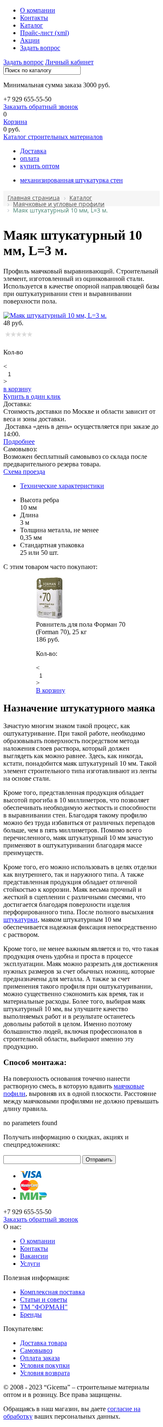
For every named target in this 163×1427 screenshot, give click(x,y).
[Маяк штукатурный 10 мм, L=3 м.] (55, 315)
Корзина (15, 121)
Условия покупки (45, 1365)
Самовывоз (36, 1350)
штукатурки (20, 919)
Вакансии (34, 1256)
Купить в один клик (32, 396)
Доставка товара (43, 1342)
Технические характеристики (62, 485)
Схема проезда (24, 471)
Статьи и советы (43, 1299)
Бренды (31, 1314)
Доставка (33, 150)
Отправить (99, 1159)
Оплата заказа (40, 1357)
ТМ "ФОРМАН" (44, 1307)
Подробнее (19, 441)
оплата (29, 158)
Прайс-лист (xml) (44, 32)
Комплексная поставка (52, 1291)
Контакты (34, 17)
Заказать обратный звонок (40, 106)
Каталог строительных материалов (53, 136)
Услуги (30, 1263)
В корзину (50, 690)
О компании (37, 10)
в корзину (17, 388)
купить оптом (39, 166)
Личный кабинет (69, 62)
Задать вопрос (40, 47)
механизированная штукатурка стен (71, 180)
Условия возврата (45, 1372)
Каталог (31, 25)
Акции (30, 40)
